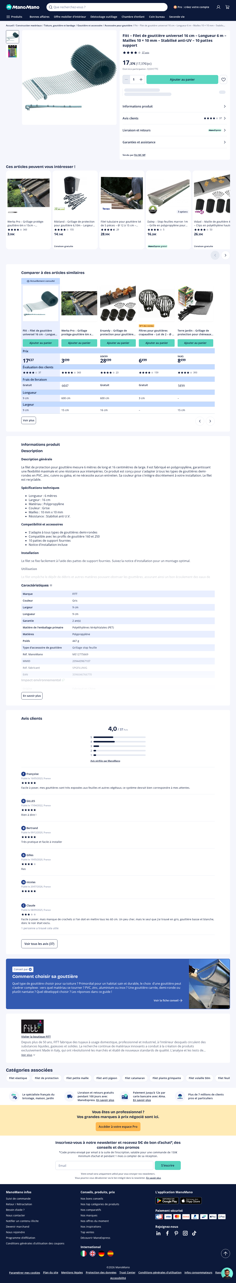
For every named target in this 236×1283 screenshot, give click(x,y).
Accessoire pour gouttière (118, 25)
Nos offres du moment (95, 1221)
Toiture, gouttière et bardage (59, 25)
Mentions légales (72, 1272)
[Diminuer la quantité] (126, 79)
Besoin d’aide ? (15, 1210)
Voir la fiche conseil (166, 1000)
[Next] (210, 421)
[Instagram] (185, 1233)
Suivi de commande (18, 1198)
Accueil (10, 25)
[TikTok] (194, 1233)
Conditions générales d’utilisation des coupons (35, 1243)
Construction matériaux (29, 25)
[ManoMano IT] (84, 1254)
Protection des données (101, 1272)
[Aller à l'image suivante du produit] (109, 78)
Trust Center (127, 1272)
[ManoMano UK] (93, 1254)
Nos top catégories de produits (100, 1204)
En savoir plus (153, 1177)
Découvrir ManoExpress (95, 1238)
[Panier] (227, 7)
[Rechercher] (50, 7)
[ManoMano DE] (101, 1254)
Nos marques (89, 1215)
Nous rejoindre (15, 1232)
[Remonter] (225, 1253)
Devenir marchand (17, 1226)
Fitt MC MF (140, 155)
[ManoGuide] (227, 1273)
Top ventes (87, 1232)
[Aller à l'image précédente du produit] (29, 78)
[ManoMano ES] (110, 1254)
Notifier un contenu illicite (22, 1221)
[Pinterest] (176, 1233)
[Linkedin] (158, 1233)
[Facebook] (167, 1233)
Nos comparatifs (91, 1210)
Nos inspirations (91, 1226)
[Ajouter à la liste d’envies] (223, 79)
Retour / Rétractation (19, 1204)
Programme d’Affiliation (20, 1238)
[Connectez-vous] (218, 7)
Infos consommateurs (198, 1272)
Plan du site (50, 1272)
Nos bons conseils (92, 1198)
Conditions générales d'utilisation (160, 1272)
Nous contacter (15, 1215)
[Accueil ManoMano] (23, 7)
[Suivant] (225, 255)
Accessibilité (118, 1278)
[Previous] (199, 421)
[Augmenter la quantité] (141, 79)
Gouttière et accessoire (89, 25)
